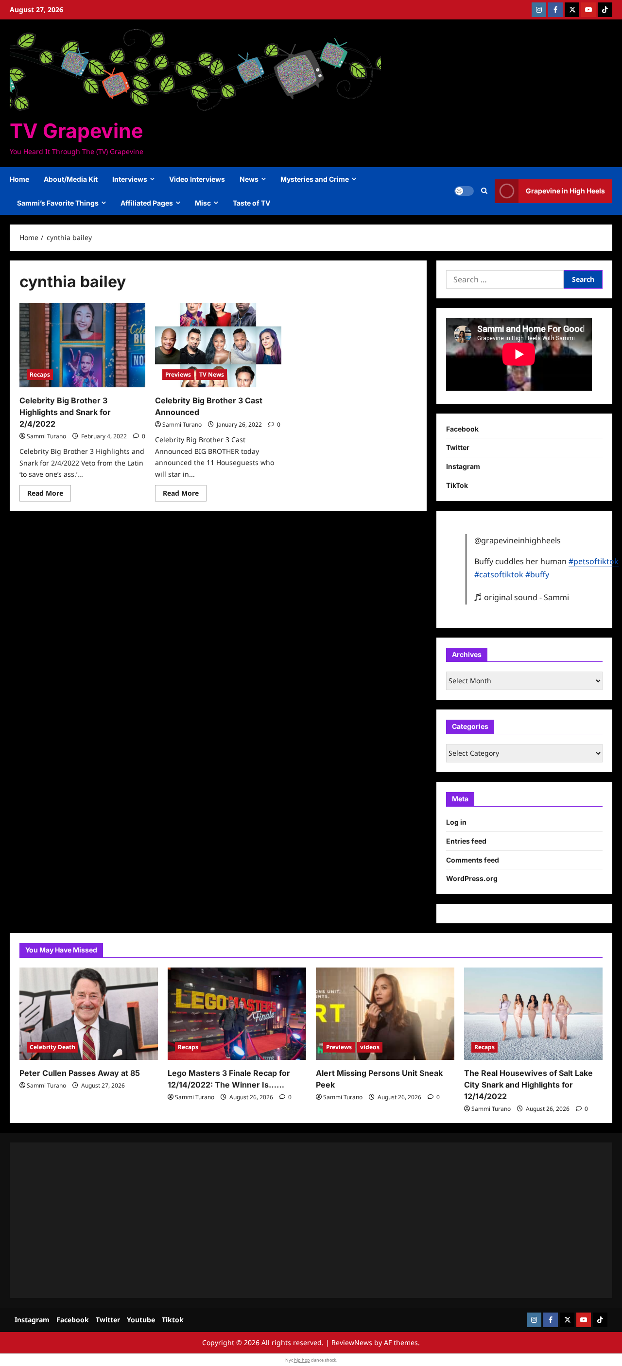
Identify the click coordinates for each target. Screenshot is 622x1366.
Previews (178, 374)
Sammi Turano (46, 436)
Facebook (462, 429)
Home (19, 179)
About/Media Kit (71, 179)
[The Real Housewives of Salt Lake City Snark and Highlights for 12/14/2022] (533, 1014)
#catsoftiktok (498, 574)
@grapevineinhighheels (517, 540)
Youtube (141, 1319)
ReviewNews (351, 1342)
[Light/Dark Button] (464, 191)
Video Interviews (197, 179)
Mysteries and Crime (314, 179)
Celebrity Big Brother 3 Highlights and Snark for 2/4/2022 (65, 412)
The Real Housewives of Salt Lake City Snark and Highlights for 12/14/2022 (528, 1084)
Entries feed (466, 841)
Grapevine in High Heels (565, 191)
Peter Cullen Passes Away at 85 (79, 1073)
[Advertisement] (311, 1220)
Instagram (463, 466)
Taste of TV (251, 203)
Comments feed (472, 860)
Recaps (40, 374)
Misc (203, 203)
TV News (211, 374)
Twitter (457, 447)
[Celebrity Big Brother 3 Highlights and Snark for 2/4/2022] (82, 345)
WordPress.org (472, 878)
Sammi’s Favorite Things (58, 203)
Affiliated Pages (147, 203)
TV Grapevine (76, 131)
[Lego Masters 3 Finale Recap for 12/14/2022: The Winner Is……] (237, 1014)
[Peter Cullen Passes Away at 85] (88, 1014)
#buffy (537, 574)
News (249, 179)
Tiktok (173, 1319)
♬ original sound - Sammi (521, 597)
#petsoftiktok (594, 561)
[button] (484, 191)
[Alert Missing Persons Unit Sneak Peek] (385, 1014)
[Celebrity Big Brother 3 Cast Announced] (218, 345)
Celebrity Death (52, 1047)
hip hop (302, 1360)
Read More (49, 494)
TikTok (457, 485)
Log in (456, 822)
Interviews (129, 179)
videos (370, 1047)
